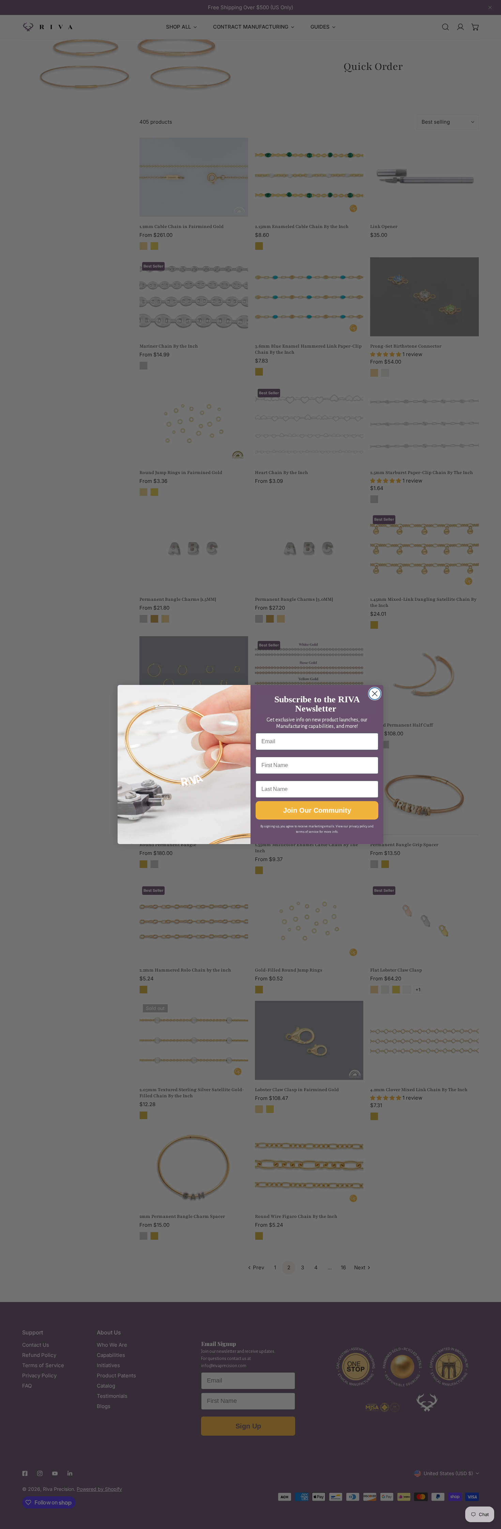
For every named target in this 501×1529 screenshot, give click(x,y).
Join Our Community (317, 810)
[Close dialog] (375, 694)
